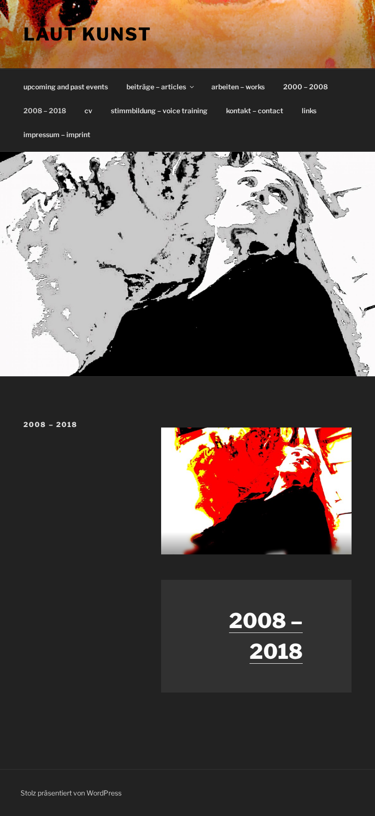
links (309, 110)
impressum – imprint (56, 134)
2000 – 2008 (305, 86)
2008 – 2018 (44, 110)
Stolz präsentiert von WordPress (71, 793)
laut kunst (87, 34)
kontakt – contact (254, 110)
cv (88, 110)
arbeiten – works (238, 86)
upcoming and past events (65, 86)
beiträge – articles (156, 86)
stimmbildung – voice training (159, 110)
